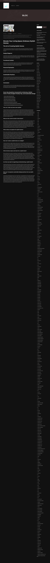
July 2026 (38, 66)
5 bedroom (39, 132)
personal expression (14, 37)
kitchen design (39, 352)
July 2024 (38, 103)
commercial (39, 205)
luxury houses (39, 372)
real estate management (40, 450)
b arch (38, 164)
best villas (39, 179)
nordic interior (39, 393)
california (39, 190)
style (38, 491)
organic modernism (40, 404)
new (38, 390)
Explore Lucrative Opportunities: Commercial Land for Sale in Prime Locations (41, 40)
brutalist (39, 182)
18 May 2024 (4, 33)
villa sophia (39, 537)
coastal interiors (39, 202)
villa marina (39, 531)
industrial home (39, 326)
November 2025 (39, 78)
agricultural (39, 138)
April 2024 (38, 107)
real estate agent (39, 436)
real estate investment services (41, 448)
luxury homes (39, 369)
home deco (39, 294)
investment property (40, 341)
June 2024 (38, 104)
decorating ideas (39, 236)
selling (38, 479)
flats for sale (39, 260)
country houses (39, 222)
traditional (39, 502)
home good (39, 297)
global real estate (40, 271)
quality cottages (39, 433)
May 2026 (38, 69)
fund (38, 265)
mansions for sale (40, 378)
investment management (40, 338)
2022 (38, 124)
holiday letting (39, 283)
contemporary (39, 216)
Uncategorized (19, 33)
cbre (38, 193)
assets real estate (40, 155)
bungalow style (39, 184)
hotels (38, 312)
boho (38, 181)
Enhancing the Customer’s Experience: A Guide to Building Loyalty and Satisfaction (41, 48)
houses (38, 317)
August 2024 (38, 101)
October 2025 (38, 80)
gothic (38, 277)
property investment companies (41, 425)
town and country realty (40, 500)
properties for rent (40, 419)
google (38, 274)
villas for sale (39, 543)
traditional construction (40, 503)
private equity (39, 416)
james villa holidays (40, 344)
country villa (39, 225)
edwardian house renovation (41, 248)
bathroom (39, 167)
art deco (38, 153)
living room (39, 364)
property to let (39, 430)
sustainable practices (5, 38)
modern (38, 384)
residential (39, 462)
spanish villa (39, 488)
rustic (38, 471)
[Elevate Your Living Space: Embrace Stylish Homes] (8, 28)
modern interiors (40, 387)
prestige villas (39, 413)
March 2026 (38, 72)
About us (13, 5)
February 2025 (38, 92)
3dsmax (38, 130)
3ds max (38, 127)
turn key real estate (40, 509)
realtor (38, 456)
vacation (39, 517)
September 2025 (39, 81)
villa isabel (39, 528)
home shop (39, 300)
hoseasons (39, 309)
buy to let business (40, 187)
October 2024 (38, 98)
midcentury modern (40, 381)
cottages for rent (40, 219)
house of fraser (39, 315)
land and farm (39, 355)
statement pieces (25, 37)
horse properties (40, 306)
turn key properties (40, 508)
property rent (39, 428)
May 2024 (38, 106)
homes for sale (39, 303)
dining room (39, 242)
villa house (39, 526)
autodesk (39, 161)
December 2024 (39, 95)
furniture (39, 268)
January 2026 (38, 75)
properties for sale (40, 421)
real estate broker (40, 439)
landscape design (40, 358)
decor (38, 234)
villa (38, 520)
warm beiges (12, 38)
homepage (38, 50)
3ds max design (39, 129)
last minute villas (40, 361)
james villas (39, 346)
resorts (38, 468)
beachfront (39, 173)
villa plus (39, 535)
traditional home (40, 505)
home (38, 288)
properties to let (39, 422)
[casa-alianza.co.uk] (6, 6)
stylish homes (29, 37)
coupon (38, 228)
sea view (39, 476)
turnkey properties (40, 511)
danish (38, 231)
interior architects (40, 329)
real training (39, 454)
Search (38, 24)
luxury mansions (39, 373)
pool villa (39, 410)
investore (39, 343)
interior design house (40, 332)
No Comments (14, 33)
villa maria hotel (39, 529)
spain (38, 485)
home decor (39, 295)
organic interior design (40, 402)
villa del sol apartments (40, 523)
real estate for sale (40, 445)
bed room (39, 176)
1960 (38, 112)
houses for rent (39, 318)
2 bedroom (39, 118)
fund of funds (39, 266)
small (38, 482)
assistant (39, 156)
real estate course (40, 442)
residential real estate (40, 465)
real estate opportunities (40, 451)
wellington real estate (40, 549)
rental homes (39, 459)
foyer (38, 262)
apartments (39, 147)
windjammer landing (40, 552)
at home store (39, 159)
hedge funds (39, 280)
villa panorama (39, 534)
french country (39, 263)
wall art (38, 546)
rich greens (18, 37)
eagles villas (39, 245)
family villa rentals (40, 254)
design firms (39, 240)
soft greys (21, 37)
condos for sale (39, 213)
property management (40, 427)
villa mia (39, 532)
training (38, 506)
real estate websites (40, 453)
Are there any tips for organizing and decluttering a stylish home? (12, 103)
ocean (38, 396)
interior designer (40, 335)
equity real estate (40, 251)
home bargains (39, 291)
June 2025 (38, 86)
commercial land (40, 208)
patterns (10, 37)
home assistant (39, 289)
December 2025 (39, 77)
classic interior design (40, 199)
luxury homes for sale (40, 370)
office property (39, 398)
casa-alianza (10, 33)
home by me (39, 292)
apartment (39, 144)
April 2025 (38, 89)
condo (38, 211)
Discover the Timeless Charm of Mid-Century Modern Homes (42, 57)
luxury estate (39, 367)
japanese (39, 347)
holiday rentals (39, 286)
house (38, 314)
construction (39, 214)
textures (10, 38)
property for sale (40, 424)
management (39, 375)
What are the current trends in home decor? (9, 97)
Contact (17, 5)
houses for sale (39, 320)
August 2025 (38, 83)
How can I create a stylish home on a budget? (10, 100)
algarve (38, 141)
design (38, 239)
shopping (39, 480)
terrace (38, 494)
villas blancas (39, 540)
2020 (38, 121)
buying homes (39, 188)
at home (38, 158)
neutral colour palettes (6, 37)
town (38, 497)
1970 (38, 115)
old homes (39, 401)
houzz (38, 321)
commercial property (40, 210)
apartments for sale (40, 150)
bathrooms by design (40, 170)
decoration (39, 237)
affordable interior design (41, 135)
